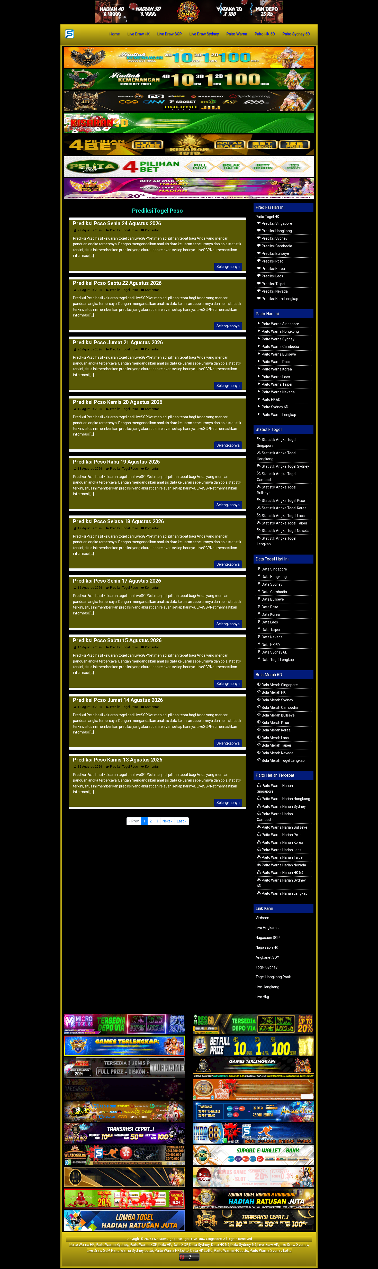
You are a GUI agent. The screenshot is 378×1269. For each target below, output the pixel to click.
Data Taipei (270, 630)
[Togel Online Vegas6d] (124, 1090)
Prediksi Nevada (274, 291)
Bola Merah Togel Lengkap (283, 760)
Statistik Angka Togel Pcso (283, 500)
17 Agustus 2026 (90, 528)
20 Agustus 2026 (90, 349)
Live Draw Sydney (204, 34)
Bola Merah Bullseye (278, 715)
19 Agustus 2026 (90, 409)
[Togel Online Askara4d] (124, 1112)
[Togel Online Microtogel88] (124, 1024)
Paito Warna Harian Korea (282, 842)
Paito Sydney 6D (296, 34)
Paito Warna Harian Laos (281, 850)
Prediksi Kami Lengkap (279, 299)
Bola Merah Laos (275, 738)
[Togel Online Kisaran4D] (189, 123)
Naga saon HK (267, 947)
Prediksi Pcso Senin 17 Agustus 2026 (117, 581)
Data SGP (180, 1245)
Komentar (152, 230)
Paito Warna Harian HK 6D (282, 873)
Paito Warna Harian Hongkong (285, 799)
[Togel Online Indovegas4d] (253, 1221)
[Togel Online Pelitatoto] (189, 167)
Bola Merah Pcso (275, 723)
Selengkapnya (228, 267)
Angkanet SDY (267, 957)
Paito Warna (237, 34)
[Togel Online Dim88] (189, 79)
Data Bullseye (272, 599)
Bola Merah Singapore (279, 685)
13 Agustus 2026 (90, 707)
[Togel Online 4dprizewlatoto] (124, 1177)
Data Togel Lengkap (277, 660)
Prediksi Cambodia (276, 246)
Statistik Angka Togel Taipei (284, 523)
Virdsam (262, 918)
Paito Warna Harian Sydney (283, 806)
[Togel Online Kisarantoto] (189, 145)
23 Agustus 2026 (90, 230)
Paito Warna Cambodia (280, 347)
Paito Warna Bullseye (278, 354)
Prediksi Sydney (274, 238)
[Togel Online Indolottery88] (253, 1134)
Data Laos (269, 622)
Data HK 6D (270, 645)
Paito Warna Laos (275, 377)
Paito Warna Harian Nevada (283, 865)
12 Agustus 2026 (90, 766)
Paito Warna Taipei (276, 384)
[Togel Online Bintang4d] (124, 1134)
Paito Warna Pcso (275, 362)
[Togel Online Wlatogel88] (124, 1156)
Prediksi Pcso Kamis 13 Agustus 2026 (117, 760)
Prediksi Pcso (272, 261)
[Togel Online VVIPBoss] (189, 58)
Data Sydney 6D (274, 652)
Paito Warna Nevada (278, 392)
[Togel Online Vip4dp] (253, 1068)
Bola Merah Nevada (277, 753)
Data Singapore (274, 569)
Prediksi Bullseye (275, 253)
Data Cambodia (274, 592)
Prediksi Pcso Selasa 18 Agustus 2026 (118, 521)
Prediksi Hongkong (276, 231)
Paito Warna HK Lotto (172, 1250)
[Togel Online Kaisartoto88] (124, 1199)
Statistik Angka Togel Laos (283, 516)
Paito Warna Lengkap (278, 415)
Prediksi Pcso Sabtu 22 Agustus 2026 (117, 283)
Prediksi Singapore (276, 223)
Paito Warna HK (81, 1245)
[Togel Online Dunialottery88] (253, 1090)
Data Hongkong (274, 577)
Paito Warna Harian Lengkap (284, 893)
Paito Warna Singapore (280, 324)
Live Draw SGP (169, 34)
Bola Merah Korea (276, 730)
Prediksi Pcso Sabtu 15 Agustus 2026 (117, 640)
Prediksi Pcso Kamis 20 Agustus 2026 (117, 402)
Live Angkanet (267, 928)
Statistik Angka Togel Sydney (285, 466)
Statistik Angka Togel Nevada (285, 531)
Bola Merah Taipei (276, 745)
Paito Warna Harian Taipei (282, 857)
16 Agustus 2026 (90, 588)
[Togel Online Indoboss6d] (253, 1024)
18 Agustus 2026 (90, 468)
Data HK (164, 1245)
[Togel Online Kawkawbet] (124, 1068)
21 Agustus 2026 (90, 290)
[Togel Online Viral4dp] (189, 189)
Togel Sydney (266, 967)
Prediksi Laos (272, 276)
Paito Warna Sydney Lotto (132, 1250)
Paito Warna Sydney (277, 339)
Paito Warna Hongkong (280, 331)
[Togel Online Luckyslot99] (253, 1046)
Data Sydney (271, 584)
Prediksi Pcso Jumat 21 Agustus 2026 (118, 342)
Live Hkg (262, 997)
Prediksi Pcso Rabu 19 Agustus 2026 (116, 462)
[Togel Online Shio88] (253, 1199)
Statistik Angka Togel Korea (284, 508)
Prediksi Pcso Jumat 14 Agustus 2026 (118, 700)
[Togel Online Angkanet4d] (253, 1156)
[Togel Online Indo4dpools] (124, 1221)
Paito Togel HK (267, 217)
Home (115, 34)
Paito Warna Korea (276, 369)
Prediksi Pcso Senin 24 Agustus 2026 (117, 223)
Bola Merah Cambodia (279, 707)
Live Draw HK (139, 34)
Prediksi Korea (273, 269)
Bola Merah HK (273, 692)
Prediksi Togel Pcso (157, 210)
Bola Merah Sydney (277, 700)
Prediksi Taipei (273, 284)
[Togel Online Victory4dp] (124, 1046)
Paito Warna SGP (143, 1245)
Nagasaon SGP (268, 938)
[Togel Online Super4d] (189, 101)
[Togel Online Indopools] (253, 1177)
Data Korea (270, 614)
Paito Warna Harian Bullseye (284, 827)
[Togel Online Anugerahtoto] (253, 1112)
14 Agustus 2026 (90, 647)
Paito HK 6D (265, 34)
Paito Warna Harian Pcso (281, 835)
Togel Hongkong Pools (274, 977)
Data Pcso (269, 607)
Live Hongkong (267, 987)
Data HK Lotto (201, 1250)
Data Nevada (272, 637)
